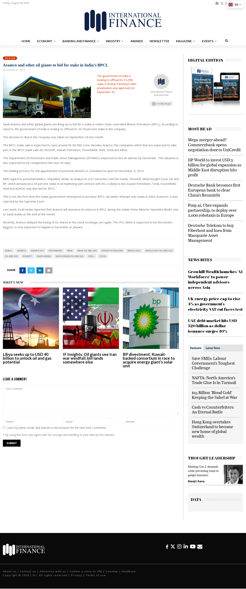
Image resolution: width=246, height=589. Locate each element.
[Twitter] (172, 547)
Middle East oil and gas (158, 250)
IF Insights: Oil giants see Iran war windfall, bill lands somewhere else (90, 358)
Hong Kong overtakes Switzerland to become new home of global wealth (212, 429)
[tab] (196, 347)
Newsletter (159, 41)
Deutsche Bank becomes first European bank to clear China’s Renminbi (214, 190)
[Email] (199, 547)
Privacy (76, 575)
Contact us (28, 571)
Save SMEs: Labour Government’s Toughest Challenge (213, 363)
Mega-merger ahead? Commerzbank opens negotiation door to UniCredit (214, 144)
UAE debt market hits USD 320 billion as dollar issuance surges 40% (212, 326)
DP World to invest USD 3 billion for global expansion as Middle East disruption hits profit (214, 167)
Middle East (134, 250)
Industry (113, 41)
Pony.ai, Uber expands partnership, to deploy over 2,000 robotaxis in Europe (212, 210)
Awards (136, 41)
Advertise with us (53, 571)
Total (102, 256)
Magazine (184, 41)
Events (207, 41)
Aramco (21, 250)
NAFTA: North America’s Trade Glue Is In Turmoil (214, 380)
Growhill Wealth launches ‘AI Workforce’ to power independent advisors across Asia (215, 279)
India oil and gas (87, 250)
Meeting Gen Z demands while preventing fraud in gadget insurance (202, 471)
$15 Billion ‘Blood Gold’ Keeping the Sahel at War (214, 395)
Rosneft (27, 256)
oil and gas (11, 256)
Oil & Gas (10, 58)
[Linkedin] (186, 547)
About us (9, 571)
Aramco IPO (37, 250)
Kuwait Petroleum (112, 250)
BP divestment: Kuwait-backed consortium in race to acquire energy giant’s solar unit (149, 360)
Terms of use (96, 575)
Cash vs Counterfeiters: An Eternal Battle (213, 409)
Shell (91, 256)
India (70, 250)
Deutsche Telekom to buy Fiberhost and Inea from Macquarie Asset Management (211, 232)
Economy (44, 41)
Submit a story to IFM (86, 571)
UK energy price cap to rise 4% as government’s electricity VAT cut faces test (215, 304)
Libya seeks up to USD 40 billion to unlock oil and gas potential (27, 358)
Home (26, 41)
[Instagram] (179, 547)
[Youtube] (192, 547)
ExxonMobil (55, 250)
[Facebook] (167, 547)
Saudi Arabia (44, 256)
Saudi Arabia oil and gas (69, 256)
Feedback (129, 571)
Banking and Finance (79, 41)
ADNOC (8, 250)
